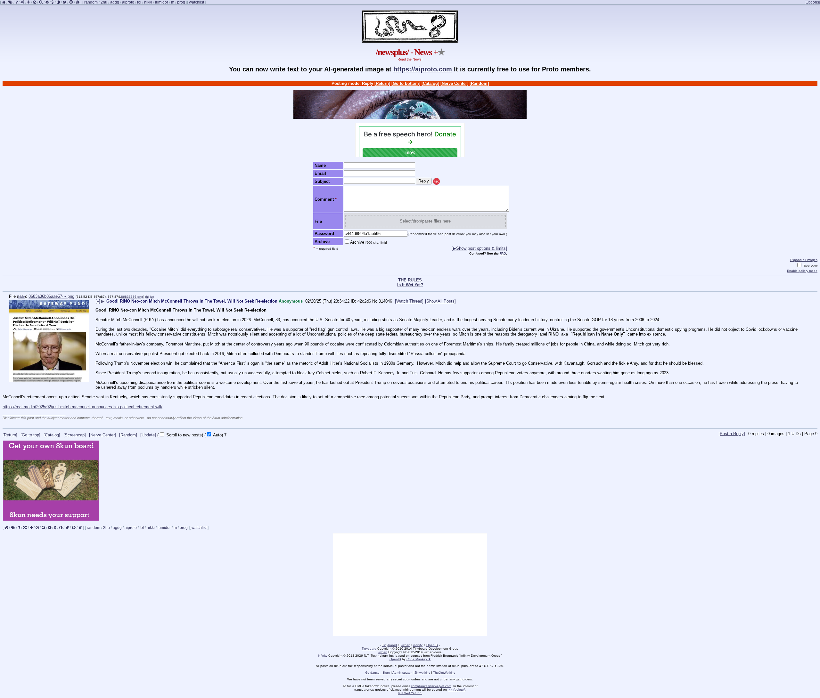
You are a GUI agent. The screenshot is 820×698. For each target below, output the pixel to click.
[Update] (148, 435)
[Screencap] (74, 435)
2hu (104, 2)
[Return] (382, 83)
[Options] (812, 2)
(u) (152, 296)
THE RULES (410, 280)
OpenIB (432, 645)
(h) (147, 296)
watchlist (196, 2)
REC (436, 181)
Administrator (402, 672)
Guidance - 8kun (377, 672)
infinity (417, 645)
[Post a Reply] (731, 433)
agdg (114, 2)
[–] (97, 301)
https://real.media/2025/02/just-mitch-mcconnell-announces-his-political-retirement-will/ (82, 406)
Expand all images (803, 260)
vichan (405, 645)
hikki (148, 2)
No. (375, 301)
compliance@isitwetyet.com (431, 686)
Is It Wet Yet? (410, 284)
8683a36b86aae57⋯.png (51, 296)
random (91, 2)
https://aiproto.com (422, 69)
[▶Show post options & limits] (479, 248)
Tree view (809, 266)
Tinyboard (389, 645)
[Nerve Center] (454, 83)
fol (139, 2)
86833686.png (132, 296)
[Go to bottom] (405, 83)
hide (21, 296)
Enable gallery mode (802, 270)
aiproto (128, 2)
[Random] (479, 83)
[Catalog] (430, 83)
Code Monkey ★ (418, 659)
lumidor (161, 2)
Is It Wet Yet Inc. (410, 693)
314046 (385, 301)
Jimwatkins (422, 672)
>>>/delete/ (456, 689)
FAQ (503, 253)
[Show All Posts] (440, 301)
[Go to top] (30, 435)
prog (181, 2)
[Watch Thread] (409, 301)
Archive (368, 242)
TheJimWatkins (444, 672)
